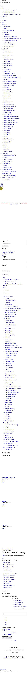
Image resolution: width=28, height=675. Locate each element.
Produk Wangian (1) (8, 581)
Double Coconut (7, 634)
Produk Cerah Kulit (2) (8, 564)
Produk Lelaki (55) (7, 571)
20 (5, 618)
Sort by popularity (18, 602)
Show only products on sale (9, 627)
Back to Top (3, 669)
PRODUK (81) (6, 562)
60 (5, 622)
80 (5, 624)
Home (3, 555)
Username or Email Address (8, 259)
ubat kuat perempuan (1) (9, 585)
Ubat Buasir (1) (6, 583)
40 (5, 620)
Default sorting (17, 600)
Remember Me (6, 271)
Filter (3, 559)
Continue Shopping (8, 252)
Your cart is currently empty (8, 251)
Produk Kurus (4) (7, 569)
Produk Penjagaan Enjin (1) (10, 573)
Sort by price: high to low (20, 608)
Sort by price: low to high (20, 606)
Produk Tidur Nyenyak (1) (9, 579)
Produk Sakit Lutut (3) (8, 577)
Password (4, 265)
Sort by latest (17, 604)
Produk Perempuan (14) (9, 575)
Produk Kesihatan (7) (8, 567)
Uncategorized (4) (7, 587)
